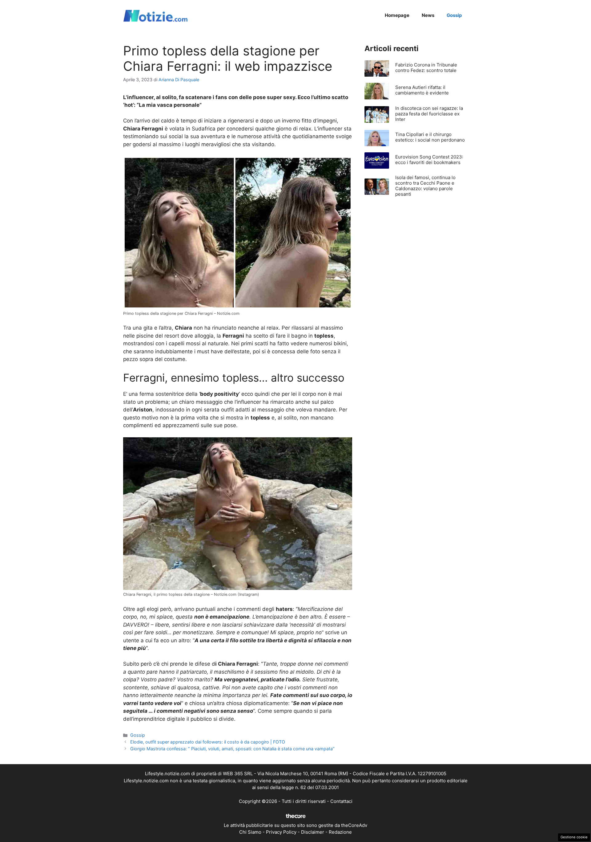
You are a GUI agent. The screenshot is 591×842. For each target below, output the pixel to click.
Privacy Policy (281, 832)
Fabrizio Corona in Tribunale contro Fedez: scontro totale (426, 67)
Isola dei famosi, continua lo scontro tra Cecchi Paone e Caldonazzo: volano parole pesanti (425, 185)
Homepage (397, 15)
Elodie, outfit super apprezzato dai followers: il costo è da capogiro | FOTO (207, 741)
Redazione (340, 832)
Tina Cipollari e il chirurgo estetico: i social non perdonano (430, 137)
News (428, 15)
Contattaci (341, 801)
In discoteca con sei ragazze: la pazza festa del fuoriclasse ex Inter (429, 113)
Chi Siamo (250, 832)
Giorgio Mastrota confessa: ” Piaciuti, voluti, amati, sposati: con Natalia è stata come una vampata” (232, 748)
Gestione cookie (574, 837)
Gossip (454, 15)
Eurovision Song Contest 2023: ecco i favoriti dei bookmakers (429, 159)
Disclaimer (312, 832)
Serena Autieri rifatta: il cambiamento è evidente (422, 90)
